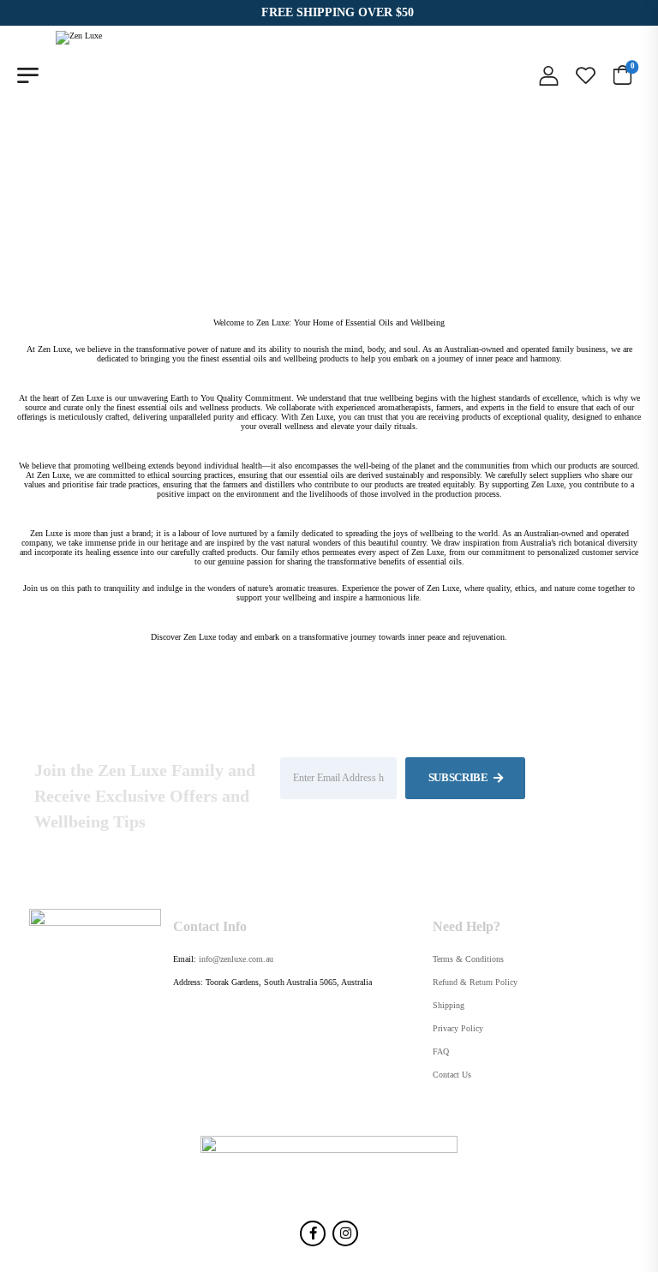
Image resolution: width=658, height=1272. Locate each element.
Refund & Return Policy (475, 982)
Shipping (448, 1005)
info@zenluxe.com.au (236, 959)
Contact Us (452, 1074)
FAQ (441, 1051)
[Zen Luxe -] (101, 75)
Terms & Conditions (468, 959)
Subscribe (459, 777)
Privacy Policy (458, 1028)
